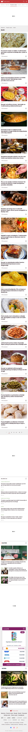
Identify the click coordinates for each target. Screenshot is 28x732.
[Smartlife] (15, 720)
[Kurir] (8, 718)
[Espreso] (13, 718)
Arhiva (25, 724)
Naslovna (3, 27)
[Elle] (9, 720)
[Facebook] (11, 727)
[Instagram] (14, 727)
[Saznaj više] (26, 543)
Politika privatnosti (14, 724)
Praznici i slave (9, 27)
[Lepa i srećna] (25, 718)
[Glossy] (22, 720)
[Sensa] (5, 720)
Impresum (7, 722)
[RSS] (17, 727)
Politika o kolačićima (6, 724)
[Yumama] (19, 718)
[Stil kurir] (19, 720)
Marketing (21, 724)
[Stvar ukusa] (5, 1)
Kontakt (21, 722)
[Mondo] (3, 718)
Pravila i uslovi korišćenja (14, 722)
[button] (4, 56)
